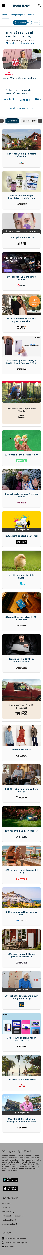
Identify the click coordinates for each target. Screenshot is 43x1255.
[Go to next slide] (39, 59)
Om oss (4, 1208)
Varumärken (29, 15)
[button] (20, 22)
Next (39, 120)
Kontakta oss (7, 1212)
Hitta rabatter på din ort (11, 1216)
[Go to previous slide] (4, 59)
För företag (6, 1203)
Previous (2, 120)
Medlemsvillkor (8, 1220)
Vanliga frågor (17, 15)
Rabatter (5, 15)
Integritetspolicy (8, 1224)
